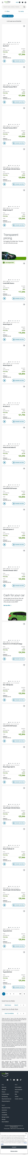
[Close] (26, 1133)
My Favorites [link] (22, 2)
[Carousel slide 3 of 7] (12, 42)
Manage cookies (14, 1151)
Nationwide (10, 16)
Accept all (14, 1147)
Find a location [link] (18, 1087)
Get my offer (7, 605)
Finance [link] (3, 1091)
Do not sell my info (20, 1128)
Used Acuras (8, 1005)
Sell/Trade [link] (4, 1089)
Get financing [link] (5, 1096)
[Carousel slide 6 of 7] (17, 42)
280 (20, 993)
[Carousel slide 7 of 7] (19, 42)
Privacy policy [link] (7, 1128)
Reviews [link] (17, 1091)
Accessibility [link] (4, 1114)
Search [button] (24, 7)
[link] (8, 2)
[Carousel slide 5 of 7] (16, 42)
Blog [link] (16, 1094)
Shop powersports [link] (6, 1101)
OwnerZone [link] (4, 1110)
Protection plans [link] (5, 1094)
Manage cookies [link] (5, 1117)
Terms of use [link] (13, 1128)
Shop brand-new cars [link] (6, 1098)
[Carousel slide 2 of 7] (10, 42)
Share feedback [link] (5, 1121)
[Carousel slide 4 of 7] (14, 42)
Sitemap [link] (3, 1119)
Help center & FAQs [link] (6, 1107)
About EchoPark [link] (18, 1089)
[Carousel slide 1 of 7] (9, 42)
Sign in (25, 2)
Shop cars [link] (4, 1087)
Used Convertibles (9, 1013)
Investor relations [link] (19, 1098)
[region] (14, 1143)
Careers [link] (16, 1096)
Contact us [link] (4, 1112)
